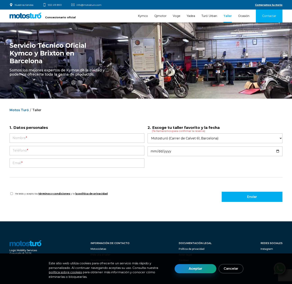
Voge (176, 16)
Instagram (267, 248)
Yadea (191, 16)
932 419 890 (55, 4)
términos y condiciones (54, 193)
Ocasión (243, 16)
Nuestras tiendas (24, 4)
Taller (227, 16)
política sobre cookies (65, 272)
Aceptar (195, 268)
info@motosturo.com (89, 4)
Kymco (143, 16)
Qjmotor (160, 16)
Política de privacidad (191, 248)
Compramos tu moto (268, 4)
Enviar (252, 197)
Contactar (269, 16)
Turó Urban (209, 16)
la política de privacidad (91, 193)
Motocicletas (98, 248)
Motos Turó (19, 110)
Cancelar (231, 268)
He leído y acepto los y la (61, 193)
